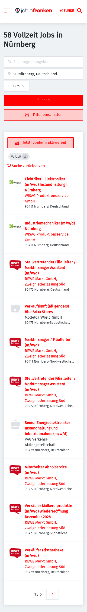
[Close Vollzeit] (25, 156)
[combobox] (43, 62)
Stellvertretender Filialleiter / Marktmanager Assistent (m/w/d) (50, 267)
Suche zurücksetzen (28, 166)
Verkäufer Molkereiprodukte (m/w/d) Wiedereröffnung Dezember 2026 (48, 511)
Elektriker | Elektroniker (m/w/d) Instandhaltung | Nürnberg (46, 184)
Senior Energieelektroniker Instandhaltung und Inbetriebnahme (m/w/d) (47, 428)
